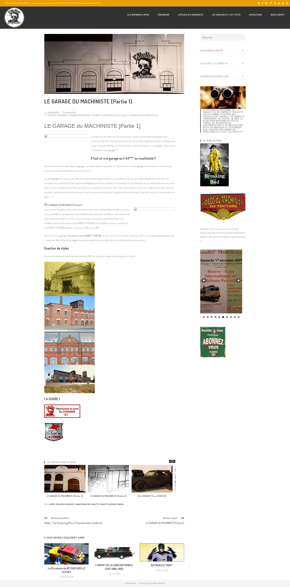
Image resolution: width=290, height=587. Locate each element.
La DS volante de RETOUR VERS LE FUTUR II (66, 570)
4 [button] (215, 317)
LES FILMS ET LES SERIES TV (214, 63)
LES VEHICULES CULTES (211, 50)
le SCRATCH (96, 115)
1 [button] (204, 317)
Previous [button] (204, 280)
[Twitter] (259, 3)
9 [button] (235, 317)
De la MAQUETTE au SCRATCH (152, 496)
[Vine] (286, 3)
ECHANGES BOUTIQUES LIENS (214, 76)
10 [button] (238, 317)
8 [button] (231, 317)
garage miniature (82, 504)
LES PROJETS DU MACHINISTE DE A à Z (143, 115)
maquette (95, 504)
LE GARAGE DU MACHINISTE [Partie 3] (65, 496)
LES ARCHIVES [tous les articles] (114, 115)
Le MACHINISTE (53, 112)
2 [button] (208, 317)
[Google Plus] (266, 3)
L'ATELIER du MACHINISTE (57, 115)
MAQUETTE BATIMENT (108, 504)
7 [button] (227, 317)
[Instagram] (275, 3)
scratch (120, 504)
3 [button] (211, 317)
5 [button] (219, 317)
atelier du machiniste (65, 504)
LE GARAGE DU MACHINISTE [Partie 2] (108, 496)
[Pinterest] (271, 3)
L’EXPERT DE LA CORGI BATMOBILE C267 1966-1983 (114, 567)
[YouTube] (283, 3)
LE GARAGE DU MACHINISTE (79, 115)
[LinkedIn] (279, 3)
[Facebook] (262, 3)
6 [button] (223, 317)
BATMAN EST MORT (162, 565)
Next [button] (237, 280)
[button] (173, 461)
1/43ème (52, 504)
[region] (221, 281)
